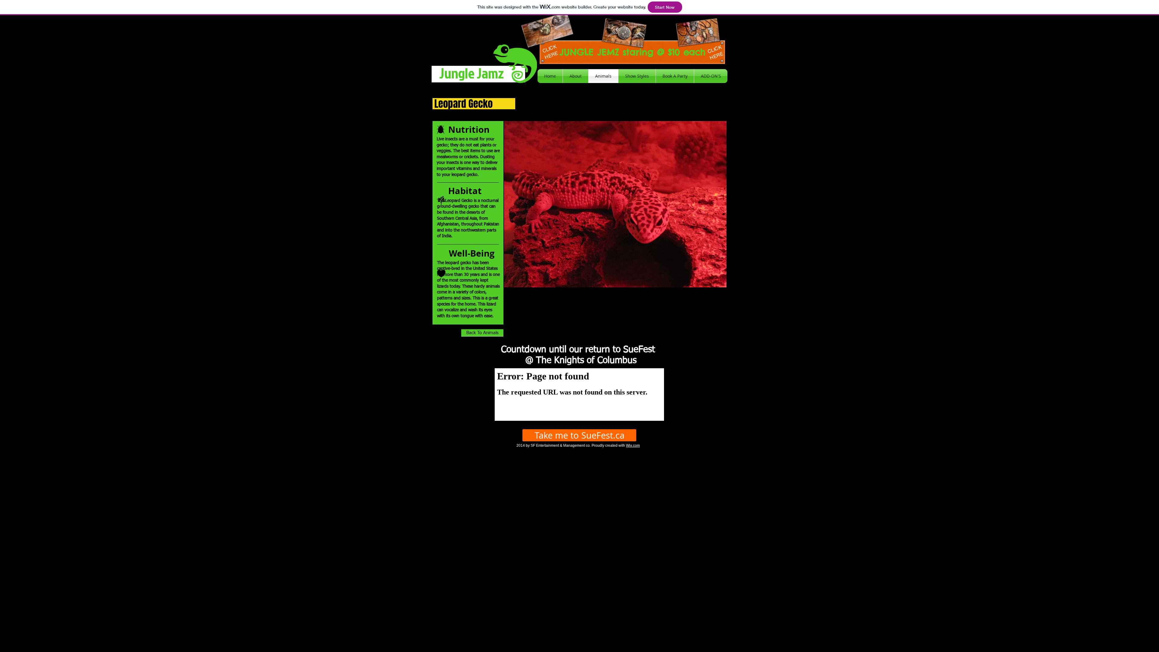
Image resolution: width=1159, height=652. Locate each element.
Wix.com (633, 445)
